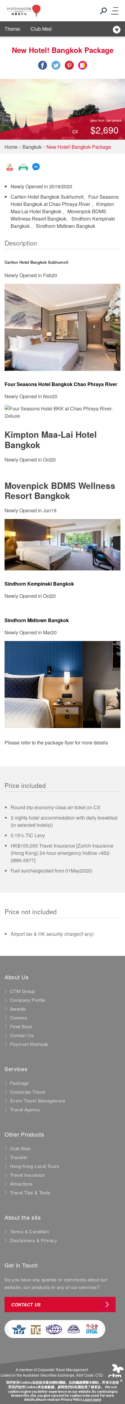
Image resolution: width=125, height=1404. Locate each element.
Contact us (26, 1304)
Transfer (18, 1157)
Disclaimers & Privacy (33, 1240)
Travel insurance (27, 1175)
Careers (18, 1017)
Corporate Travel (27, 1092)
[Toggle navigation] (114, 11)
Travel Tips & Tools (30, 1192)
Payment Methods (29, 1044)
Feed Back (21, 1026)
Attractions (21, 1183)
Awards (18, 1009)
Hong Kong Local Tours (34, 1166)
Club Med (41, 28)
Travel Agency (25, 1109)
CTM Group (22, 991)
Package (19, 1083)
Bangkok (32, 146)
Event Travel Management (37, 1100)
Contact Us (22, 1035)
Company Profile (27, 1000)
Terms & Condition (29, 1231)
